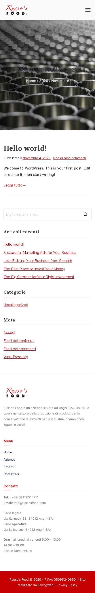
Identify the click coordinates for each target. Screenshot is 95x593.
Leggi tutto (13, 185)
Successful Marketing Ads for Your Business (40, 253)
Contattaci (11, 474)
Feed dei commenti (20, 349)
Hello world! (25, 148)
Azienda (9, 459)
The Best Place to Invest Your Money (34, 269)
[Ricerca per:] (47, 214)
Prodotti (9, 467)
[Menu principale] (87, 10)
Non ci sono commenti (69, 158)
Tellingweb (46, 585)
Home (8, 452)
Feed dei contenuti (19, 341)
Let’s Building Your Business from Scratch (38, 261)
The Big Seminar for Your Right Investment (39, 277)
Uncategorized (16, 305)
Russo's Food (20, 579)
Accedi (9, 333)
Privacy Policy (67, 585)
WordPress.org (16, 357)
